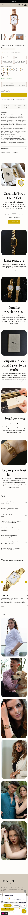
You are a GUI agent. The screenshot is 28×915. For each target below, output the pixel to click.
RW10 (14, 49)
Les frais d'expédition (11, 99)
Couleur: (6, 66)
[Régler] (4, 5)
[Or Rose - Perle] (3, 74)
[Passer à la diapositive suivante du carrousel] (26, 582)
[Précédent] (5, 1)
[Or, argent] (21, 69)
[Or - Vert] (7, 69)
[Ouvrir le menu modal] (22, 5)
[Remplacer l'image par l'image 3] (19, 37)
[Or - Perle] (3, 69)
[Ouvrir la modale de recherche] (19, 5)
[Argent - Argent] (16, 69)
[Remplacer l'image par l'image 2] (12, 37)
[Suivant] (23, 1)
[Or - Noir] (12, 69)
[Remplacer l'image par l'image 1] (4, 37)
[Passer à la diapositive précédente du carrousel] (2, 582)
